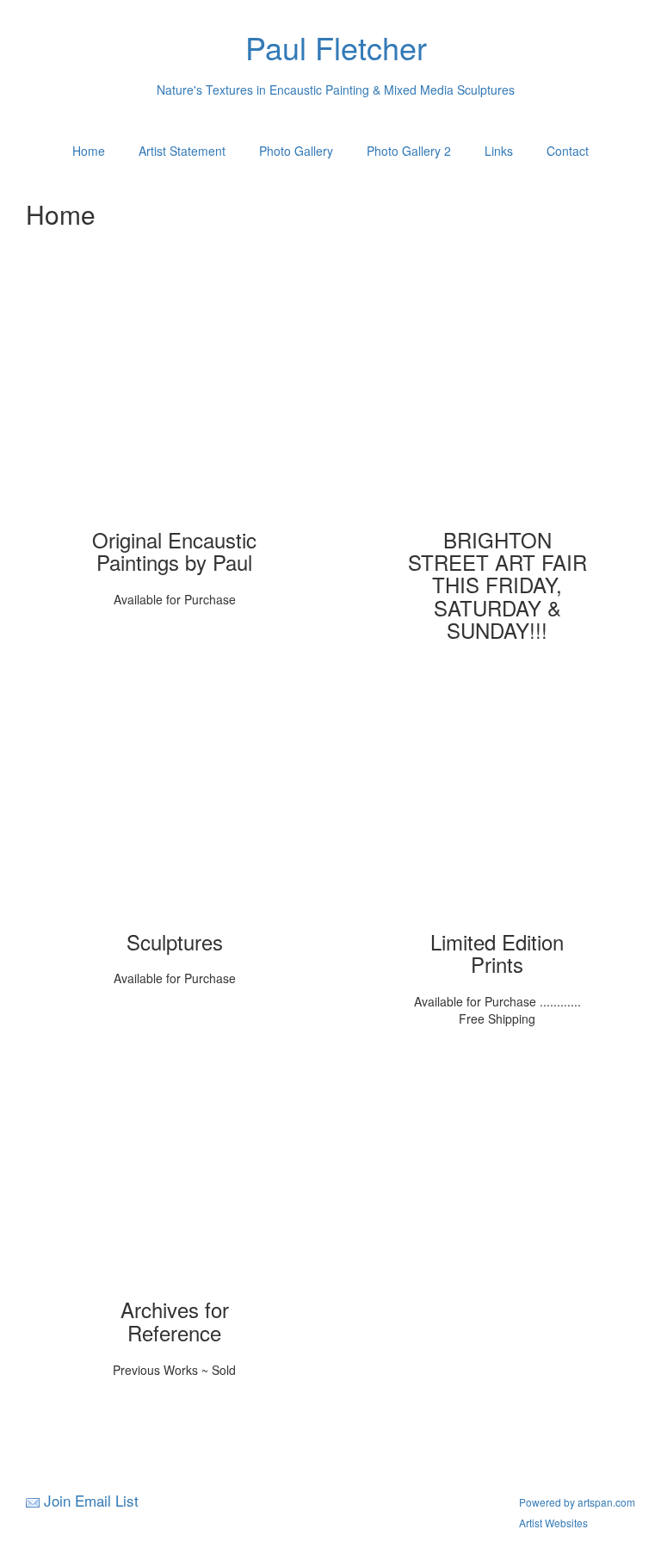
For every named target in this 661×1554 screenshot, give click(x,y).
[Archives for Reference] (174, 1173)
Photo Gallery (296, 150)
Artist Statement (182, 150)
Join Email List (91, 1500)
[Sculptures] (174, 805)
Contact (568, 150)
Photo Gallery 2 (409, 150)
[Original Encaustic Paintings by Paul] (174, 403)
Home (88, 150)
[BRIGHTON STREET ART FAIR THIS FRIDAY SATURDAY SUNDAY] (497, 403)
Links (499, 150)
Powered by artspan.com (577, 1502)
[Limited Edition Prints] (497, 805)
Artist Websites (553, 1522)
